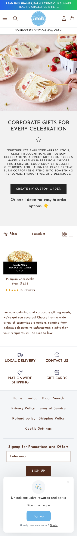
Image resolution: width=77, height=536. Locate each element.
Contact (32, 398)
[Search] (17, 18)
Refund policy (23, 418)
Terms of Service (52, 408)
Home (17, 398)
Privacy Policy (23, 408)
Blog (46, 398)
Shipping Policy (52, 418)
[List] (71, 234)
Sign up (38, 470)
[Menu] (4, 18)
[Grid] (64, 234)
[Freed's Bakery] (39, 18)
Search (58, 398)
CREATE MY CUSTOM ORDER (38, 189)
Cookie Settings (38, 428)
